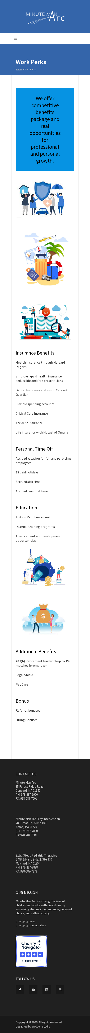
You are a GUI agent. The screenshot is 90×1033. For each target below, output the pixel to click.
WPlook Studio (41, 1026)
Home (19, 69)
